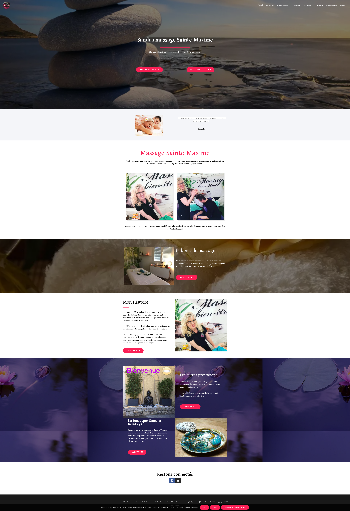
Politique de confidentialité (235, 507)
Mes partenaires (331, 5)
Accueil (260, 5)
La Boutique (307, 5)
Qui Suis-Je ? (270, 5)
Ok (204, 507)
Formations (296, 5)
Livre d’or (320, 5)
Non (215, 507)
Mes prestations (282, 5)
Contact (342, 5)
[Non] (348, 507)
